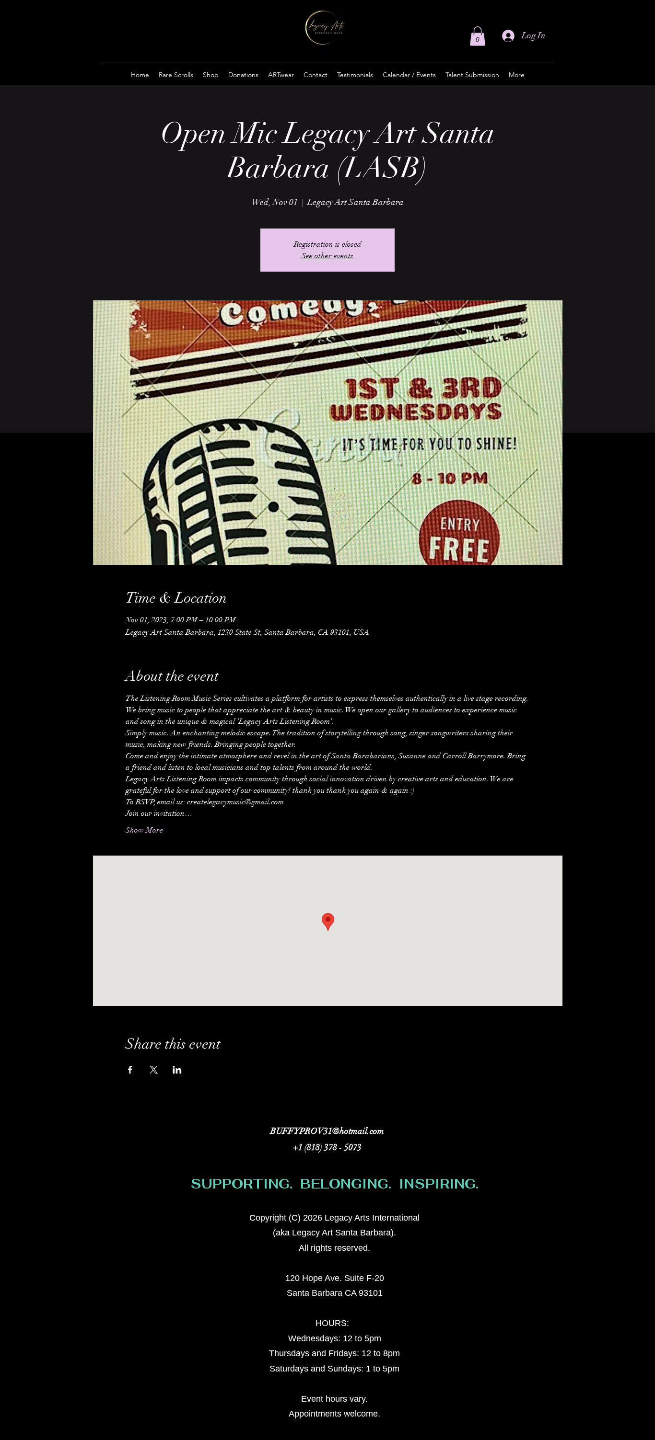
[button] (477, 36)
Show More (144, 830)
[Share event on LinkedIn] (177, 1070)
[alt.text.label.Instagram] (498, 1222)
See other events (327, 256)
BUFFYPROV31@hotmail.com (327, 1131)
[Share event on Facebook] (130, 1070)
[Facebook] (512, 1222)
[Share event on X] (153, 1070)
